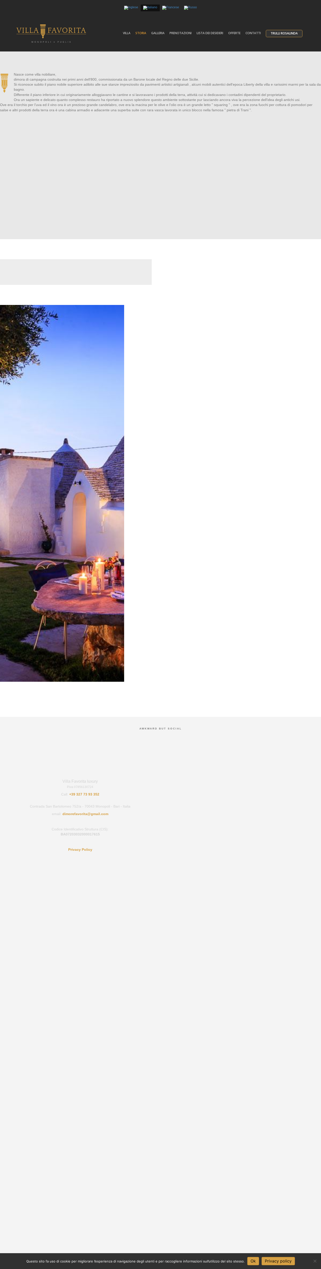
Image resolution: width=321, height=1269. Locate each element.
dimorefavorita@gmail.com (85, 814)
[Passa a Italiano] (150, 8)
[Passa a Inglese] (131, 8)
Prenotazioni (181, 33)
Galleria (158, 33)
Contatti (253, 33)
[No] (314, 1260)
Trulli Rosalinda (284, 33)
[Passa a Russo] (190, 8)
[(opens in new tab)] (59, 493)
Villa (126, 33)
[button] (160, 198)
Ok (253, 1260)
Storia (140, 33)
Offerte (234, 33)
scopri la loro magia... (75, 282)
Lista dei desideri (210, 33)
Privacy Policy (80, 850)
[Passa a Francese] (171, 8)
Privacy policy (278, 1260)
